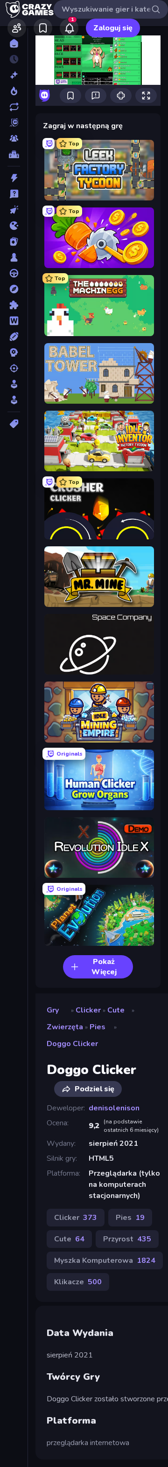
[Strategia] (14, 352)
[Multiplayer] (14, 138)
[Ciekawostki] (14, 194)
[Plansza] (14, 257)
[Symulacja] (14, 384)
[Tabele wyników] (14, 154)
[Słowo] (14, 321)
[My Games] (43, 28)
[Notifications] (69, 28)
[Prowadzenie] (14, 273)
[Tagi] (14, 424)
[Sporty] (14, 336)
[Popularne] (14, 91)
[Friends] (16, 28)
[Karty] (14, 241)
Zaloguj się (113, 28)
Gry (53, 1010)
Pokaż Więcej (104, 967)
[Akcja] (14, 178)
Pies (97, 1027)
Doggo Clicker (72, 1044)
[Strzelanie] (14, 368)
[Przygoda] (14, 289)
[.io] (14, 226)
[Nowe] (14, 75)
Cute (116, 1010)
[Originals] (14, 123)
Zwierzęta (65, 1027)
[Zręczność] (14, 400)
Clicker (88, 1010)
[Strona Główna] (14, 43)
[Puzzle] (14, 305)
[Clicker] (14, 210)
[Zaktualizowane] (14, 107)
